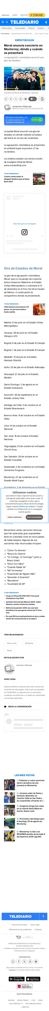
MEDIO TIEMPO (23, 1000)
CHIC (33, 1000)
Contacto (38, 929)
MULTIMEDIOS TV (16, 1004)
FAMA (40, 1000)
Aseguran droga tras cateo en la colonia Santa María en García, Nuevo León (30, 808)
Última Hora (7, 28)
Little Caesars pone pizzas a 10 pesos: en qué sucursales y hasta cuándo (16, 309)
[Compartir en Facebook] (11, 99)
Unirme (35, 120)
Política (41, 28)
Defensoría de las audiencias (20, 929)
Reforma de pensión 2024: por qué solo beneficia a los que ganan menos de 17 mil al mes (24, 610)
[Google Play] (17, 979)
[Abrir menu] (3, 22)
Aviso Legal (34, 925)
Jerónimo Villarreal (21, 106)
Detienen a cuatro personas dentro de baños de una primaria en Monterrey (30, 783)
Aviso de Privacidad (19, 925)
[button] (41, 99)
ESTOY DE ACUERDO (34, 517)
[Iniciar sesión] (46, 22)
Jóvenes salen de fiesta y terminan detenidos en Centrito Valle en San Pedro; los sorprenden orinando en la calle (30, 798)
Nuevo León (12, 643)
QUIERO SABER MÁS (14, 517)
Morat (9, 650)
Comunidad (20, 28)
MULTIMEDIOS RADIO (33, 1004)
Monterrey (25, 15)
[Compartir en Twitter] (16, 99)
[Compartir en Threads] (21, 99)
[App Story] (33, 979)
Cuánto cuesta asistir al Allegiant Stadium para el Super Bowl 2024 (16, 179)
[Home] (24, 22)
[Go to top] (43, 916)
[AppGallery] (24, 986)
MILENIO (11, 1000)
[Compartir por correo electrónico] (26, 99)
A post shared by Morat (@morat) (24, 249)
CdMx (14, 15)
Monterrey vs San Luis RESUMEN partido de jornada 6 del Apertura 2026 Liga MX (31, 834)
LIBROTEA (25, 1007)
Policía (31, 28)
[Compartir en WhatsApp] (6, 99)
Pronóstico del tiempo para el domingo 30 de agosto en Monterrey (30, 821)
